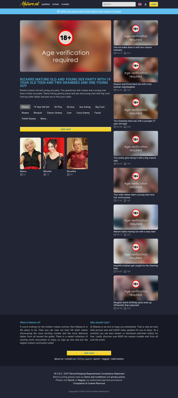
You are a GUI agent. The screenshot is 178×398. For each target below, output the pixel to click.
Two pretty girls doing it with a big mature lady (135, 159)
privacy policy (118, 377)
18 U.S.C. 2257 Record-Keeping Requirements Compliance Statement (89, 373)
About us (58, 358)
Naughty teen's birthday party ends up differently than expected (133, 304)
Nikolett (47, 171)
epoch (96, 358)
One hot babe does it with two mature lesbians (133, 48)
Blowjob (38, 112)
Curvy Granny (83, 112)
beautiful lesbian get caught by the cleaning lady (136, 267)
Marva (23, 171)
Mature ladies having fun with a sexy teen (134, 231)
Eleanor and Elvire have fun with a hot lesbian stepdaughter (132, 85)
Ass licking (85, 107)
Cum (69, 112)
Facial (97, 112)
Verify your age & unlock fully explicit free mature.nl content (90, 11)
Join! (153, 4)
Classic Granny (54, 112)
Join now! (66, 129)
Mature (25, 106)
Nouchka (71, 171)
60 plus (70, 107)
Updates (46, 4)
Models (65, 4)
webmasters (117, 358)
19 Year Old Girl (41, 107)
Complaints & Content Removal (89, 383)
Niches (55, 4)
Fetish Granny (29, 118)
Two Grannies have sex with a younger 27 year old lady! (134, 122)
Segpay (81, 380)
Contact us (70, 358)
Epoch (71, 380)
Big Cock (100, 107)
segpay (105, 358)
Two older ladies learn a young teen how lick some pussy (134, 196)
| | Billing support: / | (89, 358)
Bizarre (25, 112)
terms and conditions (95, 377)
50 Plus (58, 107)
